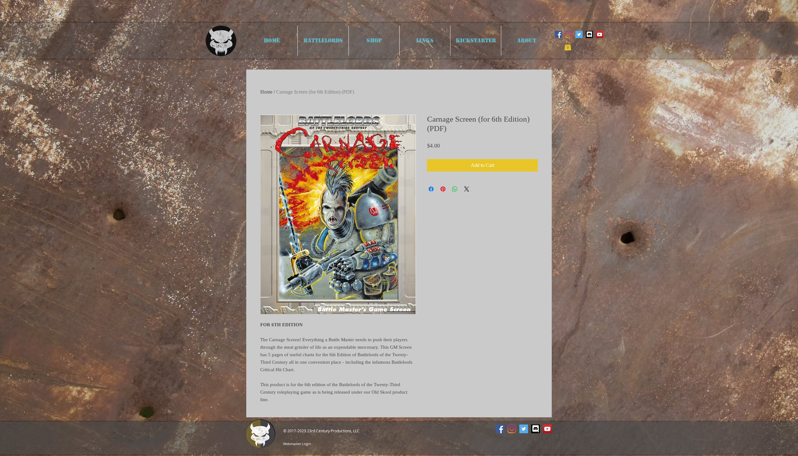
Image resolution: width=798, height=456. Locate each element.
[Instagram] (568, 34)
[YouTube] (599, 34)
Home (266, 92)
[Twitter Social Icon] (579, 34)
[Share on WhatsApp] (455, 189)
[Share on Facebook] (431, 189)
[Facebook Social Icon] (558, 34)
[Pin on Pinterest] (443, 189)
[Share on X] (466, 189)
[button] (567, 46)
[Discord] (589, 34)
